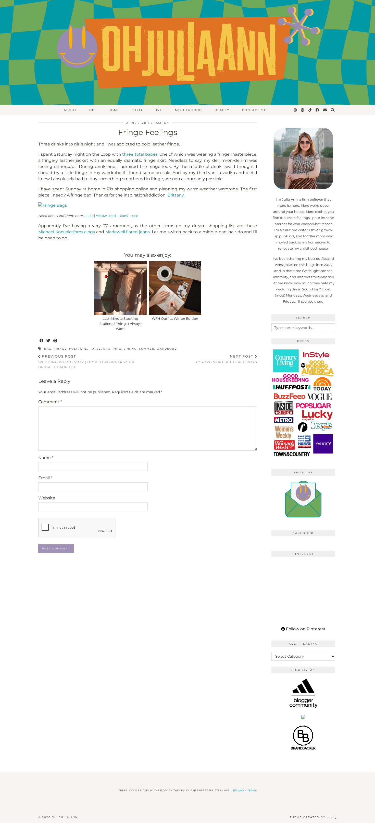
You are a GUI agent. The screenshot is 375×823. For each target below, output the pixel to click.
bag (48, 348)
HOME (114, 110)
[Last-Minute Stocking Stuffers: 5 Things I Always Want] (120, 288)
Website (46, 498)
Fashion (161, 123)
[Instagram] (295, 110)
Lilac (89, 216)
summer (146, 348)
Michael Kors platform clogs (66, 231)
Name (45, 457)
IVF (159, 110)
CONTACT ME (254, 110)
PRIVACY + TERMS (245, 790)
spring (130, 348)
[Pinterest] (303, 110)
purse (95, 348)
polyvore (78, 348)
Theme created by (313, 817)
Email (45, 477)
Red (112, 216)
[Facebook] (318, 110)
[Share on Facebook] (41, 341)
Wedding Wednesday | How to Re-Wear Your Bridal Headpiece (86, 361)
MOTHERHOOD (188, 110)
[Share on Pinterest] (55, 341)
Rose (134, 216)
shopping (112, 348)
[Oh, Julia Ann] (187, 52)
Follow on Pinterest (305, 629)
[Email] (325, 110)
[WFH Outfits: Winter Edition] (175, 288)
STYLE (137, 110)
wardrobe (167, 348)
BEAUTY (222, 110)
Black (123, 216)
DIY (92, 110)
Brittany (175, 195)
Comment (50, 401)
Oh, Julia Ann (65, 817)
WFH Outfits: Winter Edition (175, 318)
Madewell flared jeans (127, 231)
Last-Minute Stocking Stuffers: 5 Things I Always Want (120, 323)
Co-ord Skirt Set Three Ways (226, 359)
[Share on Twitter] (48, 341)
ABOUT (70, 110)
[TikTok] (310, 110)
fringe (60, 348)
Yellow (101, 216)
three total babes (140, 154)
